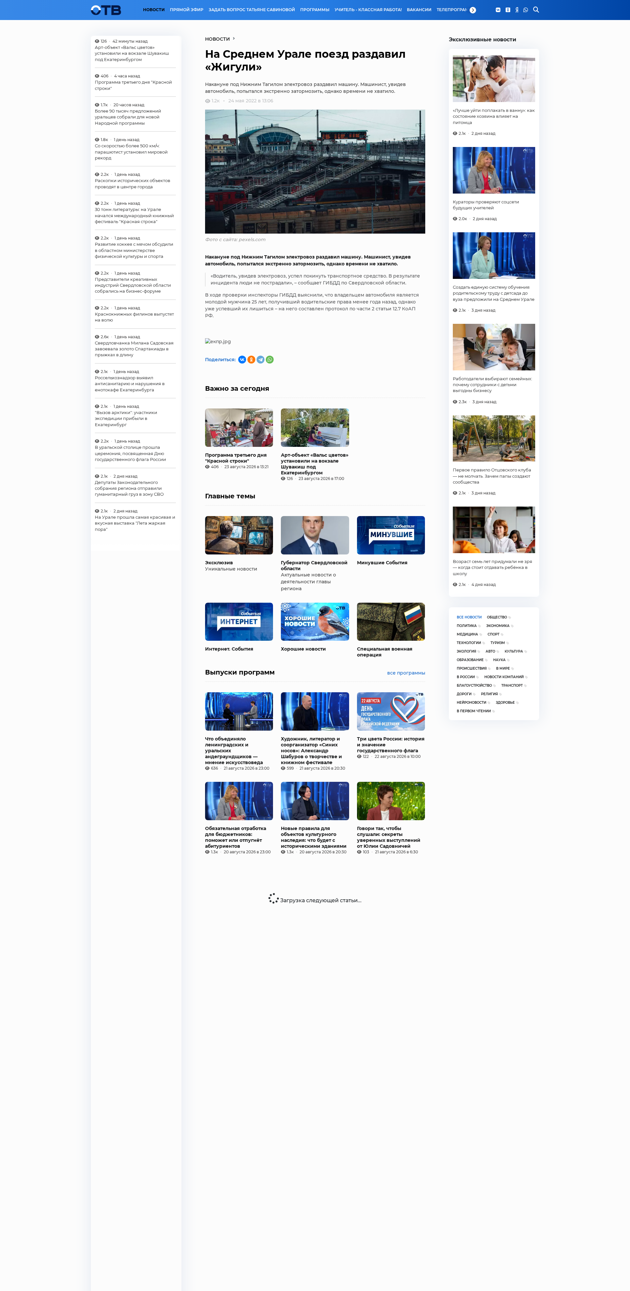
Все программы (406, 673)
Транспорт (512, 685)
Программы (314, 10)
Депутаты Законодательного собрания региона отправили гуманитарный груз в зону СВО (129, 488)
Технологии (469, 643)
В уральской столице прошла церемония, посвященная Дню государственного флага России (130, 453)
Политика (467, 626)
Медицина (467, 634)
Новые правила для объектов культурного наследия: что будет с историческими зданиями (313, 837)
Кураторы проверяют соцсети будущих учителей (486, 204)
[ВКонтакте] (242, 360)
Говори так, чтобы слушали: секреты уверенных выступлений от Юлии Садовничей (388, 837)
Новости (154, 10)
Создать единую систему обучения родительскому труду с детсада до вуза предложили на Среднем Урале (494, 293)
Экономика (498, 626)
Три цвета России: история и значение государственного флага (391, 745)
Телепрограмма (456, 10)
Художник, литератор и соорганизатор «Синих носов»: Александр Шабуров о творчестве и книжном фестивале (311, 750)
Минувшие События (382, 563)
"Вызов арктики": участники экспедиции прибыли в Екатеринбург (126, 418)
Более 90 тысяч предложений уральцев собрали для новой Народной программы (128, 117)
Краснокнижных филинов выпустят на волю (134, 317)
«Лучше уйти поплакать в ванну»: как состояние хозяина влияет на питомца (494, 116)
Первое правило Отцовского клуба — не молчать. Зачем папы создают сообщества (492, 476)
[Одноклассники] (508, 10)
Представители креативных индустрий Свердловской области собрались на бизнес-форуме (133, 285)
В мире (503, 668)
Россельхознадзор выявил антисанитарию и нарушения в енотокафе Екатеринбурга (130, 383)
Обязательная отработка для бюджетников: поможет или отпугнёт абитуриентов (235, 837)
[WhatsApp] (525, 10)
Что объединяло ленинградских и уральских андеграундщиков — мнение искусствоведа (234, 750)
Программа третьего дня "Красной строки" (133, 85)
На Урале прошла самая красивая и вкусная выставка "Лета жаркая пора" (135, 523)
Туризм (498, 643)
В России (466, 677)
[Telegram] (260, 360)
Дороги (464, 694)
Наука (499, 660)
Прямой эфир (186, 10)
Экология (466, 651)
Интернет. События (229, 649)
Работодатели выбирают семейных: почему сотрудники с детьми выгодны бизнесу (492, 384)
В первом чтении (474, 711)
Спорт (493, 634)
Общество (497, 617)
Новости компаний (504, 677)
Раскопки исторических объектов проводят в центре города (132, 183)
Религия (489, 694)
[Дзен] (516, 10)
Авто (490, 651)
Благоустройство (474, 685)
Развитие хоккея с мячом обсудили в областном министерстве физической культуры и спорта (134, 250)
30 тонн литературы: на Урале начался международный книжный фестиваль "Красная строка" (134, 215)
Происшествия (472, 668)
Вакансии (419, 10)
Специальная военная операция (384, 652)
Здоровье (505, 702)
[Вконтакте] (498, 10)
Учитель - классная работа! (368, 10)
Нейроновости (471, 702)
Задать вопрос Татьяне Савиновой (252, 10)
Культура (514, 651)
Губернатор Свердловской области (314, 566)
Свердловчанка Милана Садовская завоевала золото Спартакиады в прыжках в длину (134, 349)
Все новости (469, 617)
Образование (470, 660)
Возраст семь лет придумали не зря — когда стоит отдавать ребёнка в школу (492, 567)
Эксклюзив (219, 563)
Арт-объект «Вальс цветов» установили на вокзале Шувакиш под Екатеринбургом (132, 53)
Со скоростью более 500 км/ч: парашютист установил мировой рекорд (131, 152)
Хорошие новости (303, 649)
